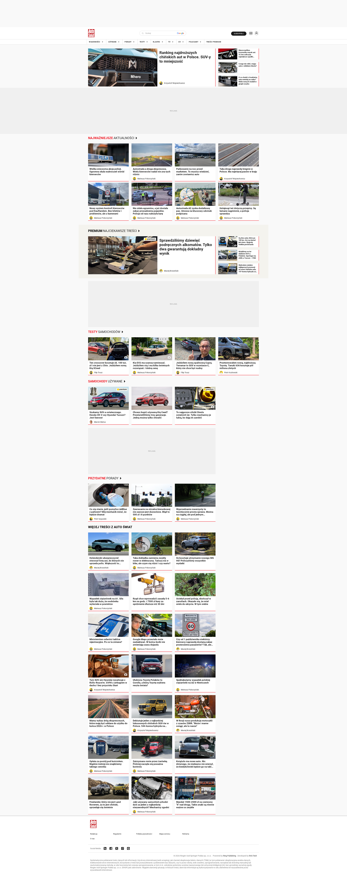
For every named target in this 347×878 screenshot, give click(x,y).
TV (169, 42)
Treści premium (213, 42)
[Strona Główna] (91, 33)
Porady (128, 42)
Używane (112, 42)
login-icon (256, 33)
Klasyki (156, 42)
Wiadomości (94, 42)
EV (180, 42)
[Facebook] (111, 848)
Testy (142, 42)
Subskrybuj (239, 34)
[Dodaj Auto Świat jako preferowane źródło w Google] (128, 848)
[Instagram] (122, 848)
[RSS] (105, 848)
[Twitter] (117, 848)
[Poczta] (250, 33)
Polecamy (193, 42)
